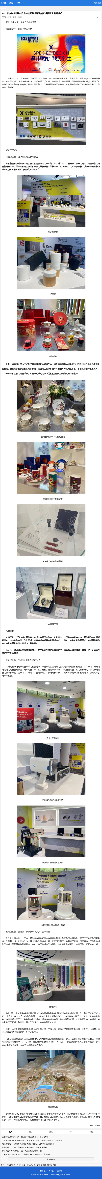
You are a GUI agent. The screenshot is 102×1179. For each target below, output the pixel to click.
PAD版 (51, 1171)
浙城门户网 (31, 1165)
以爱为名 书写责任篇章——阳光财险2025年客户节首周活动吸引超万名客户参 (32, 1140)
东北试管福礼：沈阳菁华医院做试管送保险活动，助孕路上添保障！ (28, 1144)
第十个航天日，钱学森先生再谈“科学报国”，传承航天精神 (24, 1147)
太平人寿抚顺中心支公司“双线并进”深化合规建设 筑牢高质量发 (26, 1154)
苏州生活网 (21, 1165)
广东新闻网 (10, 1165)
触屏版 (43, 1171)
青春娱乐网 (41, 1165)
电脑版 (59, 1171)
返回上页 (97, 3)
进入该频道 (51, 1159)
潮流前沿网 (51, 1165)
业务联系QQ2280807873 (60, 1175)
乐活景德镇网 (3, 3)
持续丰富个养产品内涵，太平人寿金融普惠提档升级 (22, 1151)
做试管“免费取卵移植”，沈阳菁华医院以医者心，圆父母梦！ (25, 1137)
